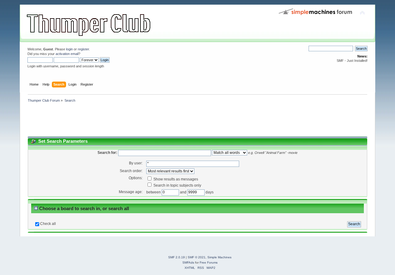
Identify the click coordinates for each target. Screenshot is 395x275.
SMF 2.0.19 (176, 257)
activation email (67, 54)
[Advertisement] (138, 120)
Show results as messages (175, 179)
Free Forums (209, 262)
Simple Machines (219, 257)
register (83, 49)
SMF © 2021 (197, 257)
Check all (48, 224)
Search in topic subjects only (176, 185)
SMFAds (188, 262)
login (69, 49)
